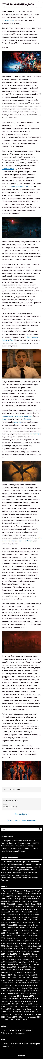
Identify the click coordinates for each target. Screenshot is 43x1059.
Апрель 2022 (29, 930)
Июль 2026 (19, 891)
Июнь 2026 (30, 891)
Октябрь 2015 (12, 993)
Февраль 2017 (23, 980)
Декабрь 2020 (12, 944)
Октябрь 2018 (12, 965)
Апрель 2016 (27, 988)
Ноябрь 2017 (32, 972)
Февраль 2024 (12, 915)
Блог (5, 1030)
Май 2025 (27, 901)
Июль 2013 (25, 1007)
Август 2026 (7, 891)
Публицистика (11, 807)
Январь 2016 (25, 991)
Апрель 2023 (16, 922)
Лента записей (15, 1044)
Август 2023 (11, 920)
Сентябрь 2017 (19, 975)
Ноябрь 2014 (18, 999)
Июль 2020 (36, 946)
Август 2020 (25, 946)
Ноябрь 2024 (21, 907)
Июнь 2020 (7, 949)
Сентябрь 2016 (7, 986)
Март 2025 (11, 904)
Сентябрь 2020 (13, 946)
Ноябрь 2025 (33, 896)
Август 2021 (11, 938)
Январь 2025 (36, 904)
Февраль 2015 (28, 996)
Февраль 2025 (23, 904)
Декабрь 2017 (18, 972)
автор (4, 419)
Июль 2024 (31, 909)
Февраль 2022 (12, 933)
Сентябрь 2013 (13, 1007)
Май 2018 (33, 967)
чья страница (35, 434)
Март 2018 (17, 970)
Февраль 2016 (12, 991)
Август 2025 (32, 899)
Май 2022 (17, 930)
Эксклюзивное (20, 1033)
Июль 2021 (23, 938)
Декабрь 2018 (24, 962)
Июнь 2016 (5, 988)
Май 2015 (6, 996)
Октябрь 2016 (33, 983)
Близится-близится (8, 843)
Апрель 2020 (29, 949)
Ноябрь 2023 (12, 917)
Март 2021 (27, 941)
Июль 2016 (31, 986)
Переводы (13, 1030)
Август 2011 (19, 1014)
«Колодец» (27, 419)
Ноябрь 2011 (18, 1012)
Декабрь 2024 (8, 907)
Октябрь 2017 (6, 975)
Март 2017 (11, 980)
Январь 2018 (6, 972)
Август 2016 (19, 986)
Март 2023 (27, 922)
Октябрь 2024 (33, 907)
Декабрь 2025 (20, 896)
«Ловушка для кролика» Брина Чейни (18, 841)
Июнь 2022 (7, 930)
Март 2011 (23, 1017)
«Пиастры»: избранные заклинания (21, 820)
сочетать (17, 422)
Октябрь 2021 (24, 936)
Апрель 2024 (27, 912)
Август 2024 (19, 909)
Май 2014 (16, 1004)
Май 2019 (4, 959)
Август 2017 (32, 975)
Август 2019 (11, 957)
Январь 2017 (36, 980)
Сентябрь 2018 (26, 965)
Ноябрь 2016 (21, 983)
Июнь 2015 (36, 993)
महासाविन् (4, 867)
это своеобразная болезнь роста (20, 187)
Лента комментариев (31, 1044)
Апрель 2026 (12, 894)
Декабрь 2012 (18, 1009)
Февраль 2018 (29, 970)
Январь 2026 (8, 896)
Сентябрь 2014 (7, 1001)
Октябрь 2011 (30, 1012)
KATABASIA (21, 1055)
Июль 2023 (23, 920)
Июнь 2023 (34, 920)
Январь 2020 (25, 951)
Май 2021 (4, 941)
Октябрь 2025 (6, 899)
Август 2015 (24, 993)
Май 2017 (27, 978)
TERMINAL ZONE (8, 20)
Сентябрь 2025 (19, 899)
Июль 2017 (5, 978)
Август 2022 (24, 928)
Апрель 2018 (6, 970)
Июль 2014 (31, 1001)
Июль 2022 (36, 928)
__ (6, 804)
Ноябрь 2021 (12, 936)
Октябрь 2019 (24, 954)
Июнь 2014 (5, 1004)
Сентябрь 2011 (7, 1014)
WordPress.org (8, 1046)
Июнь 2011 (31, 1014)
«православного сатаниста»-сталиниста (17, 416)
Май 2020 (17, 949)
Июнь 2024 (5, 912)
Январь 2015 (6, 999)
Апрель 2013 (6, 1009)
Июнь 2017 (16, 978)
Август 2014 (19, 1001)
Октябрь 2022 (12, 928)
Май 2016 (16, 988)
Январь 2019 (12, 962)
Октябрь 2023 (24, 917)
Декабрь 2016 (8, 983)
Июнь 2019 (34, 957)
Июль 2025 (5, 901)
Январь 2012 (6, 1012)
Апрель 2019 (16, 959)
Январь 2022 (25, 933)
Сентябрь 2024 (7, 909)
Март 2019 (27, 959)
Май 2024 (16, 912)
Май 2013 (35, 1007)
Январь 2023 (12, 925)
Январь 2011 (8, 1020)
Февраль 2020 (12, 951)
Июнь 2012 (31, 1009)
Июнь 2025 (16, 901)
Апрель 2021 (16, 941)
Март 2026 (23, 894)
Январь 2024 (25, 915)
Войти (5, 1044)
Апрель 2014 (27, 1004)
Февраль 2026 (35, 894)
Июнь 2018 (22, 967)
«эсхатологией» (8, 169)
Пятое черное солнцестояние (25, 867)
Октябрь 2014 (30, 999)
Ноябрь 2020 (25, 944)
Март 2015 (17, 996)
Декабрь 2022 (24, 925)
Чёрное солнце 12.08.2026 (28, 843)
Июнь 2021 (34, 938)
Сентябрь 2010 (21, 1020)
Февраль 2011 (35, 1017)
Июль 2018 (11, 967)
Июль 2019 (23, 957)
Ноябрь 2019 (12, 954)
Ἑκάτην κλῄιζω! (21, 814)
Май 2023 (4, 922)
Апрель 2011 (12, 1017)
